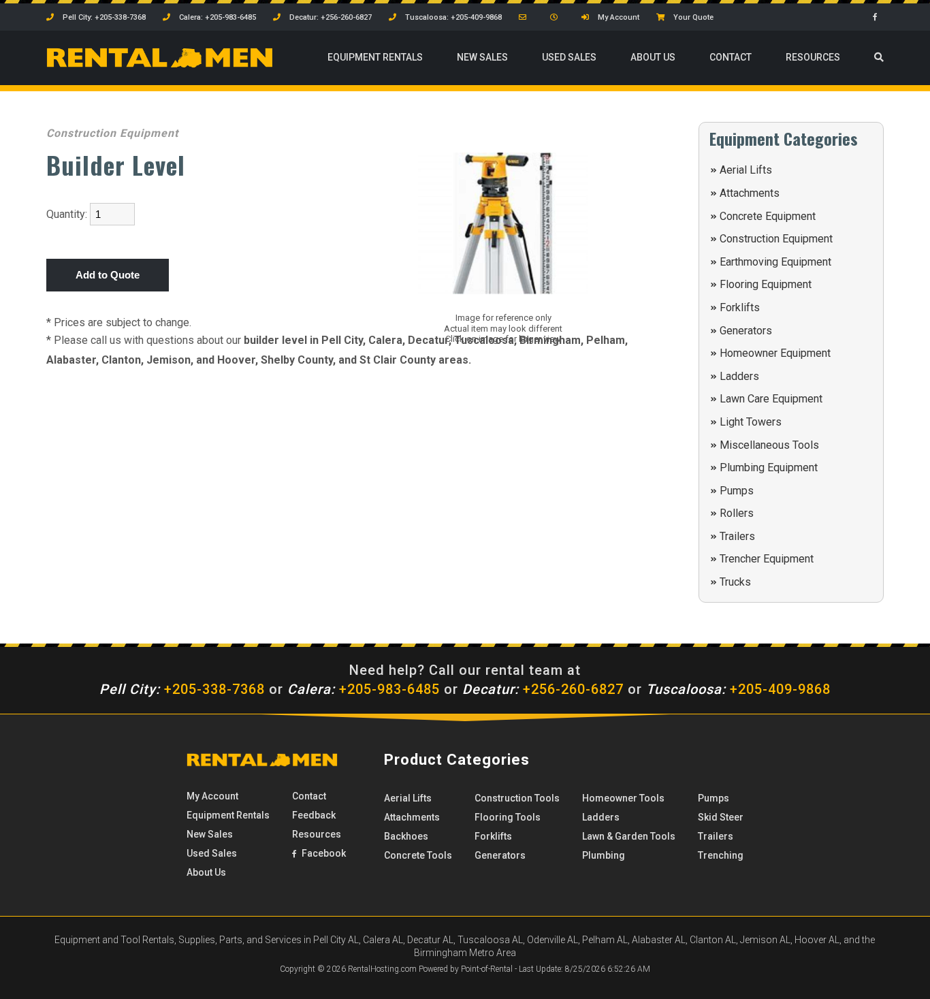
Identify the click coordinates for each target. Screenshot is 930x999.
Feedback (314, 815)
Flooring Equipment (766, 284)
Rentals (375, 57)
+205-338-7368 (182, 689)
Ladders (739, 376)
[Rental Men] (262, 763)
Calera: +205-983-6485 (216, 17)
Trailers (737, 536)
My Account (617, 17)
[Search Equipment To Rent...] (879, 58)
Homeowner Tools (623, 798)
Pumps (737, 490)
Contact (730, 57)
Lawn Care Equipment (771, 398)
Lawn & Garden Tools (628, 836)
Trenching (720, 855)
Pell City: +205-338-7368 (103, 17)
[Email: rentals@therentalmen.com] (526, 17)
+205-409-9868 (738, 689)
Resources (813, 57)
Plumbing (603, 855)
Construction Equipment (776, 238)
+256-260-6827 (543, 689)
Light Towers (751, 421)
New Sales (482, 57)
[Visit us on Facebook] (878, 17)
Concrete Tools (418, 855)
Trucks (735, 581)
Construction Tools (517, 798)
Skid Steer (720, 817)
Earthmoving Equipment (775, 261)
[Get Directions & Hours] (557, 17)
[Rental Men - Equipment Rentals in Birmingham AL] (159, 64)
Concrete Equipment (768, 216)
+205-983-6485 (363, 689)
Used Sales (569, 57)
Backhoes (406, 836)
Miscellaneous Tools (769, 445)
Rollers (737, 513)
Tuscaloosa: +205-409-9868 (452, 17)
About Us (652, 57)
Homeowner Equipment (775, 353)
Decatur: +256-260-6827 (329, 17)
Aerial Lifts (746, 169)
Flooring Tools (508, 817)
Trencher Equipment (767, 558)
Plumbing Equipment (769, 467)
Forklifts (740, 307)
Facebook (323, 853)
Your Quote (692, 17)
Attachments (750, 193)
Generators (746, 330)
